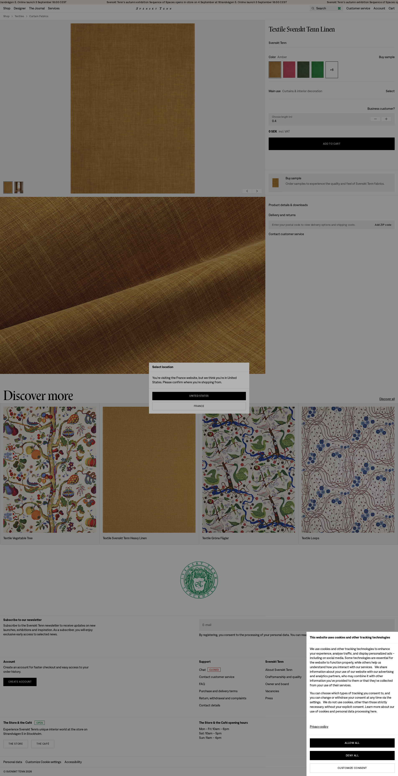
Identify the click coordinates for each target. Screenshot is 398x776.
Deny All (352, 755)
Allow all (352, 742)
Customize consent (352, 768)
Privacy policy (319, 726)
